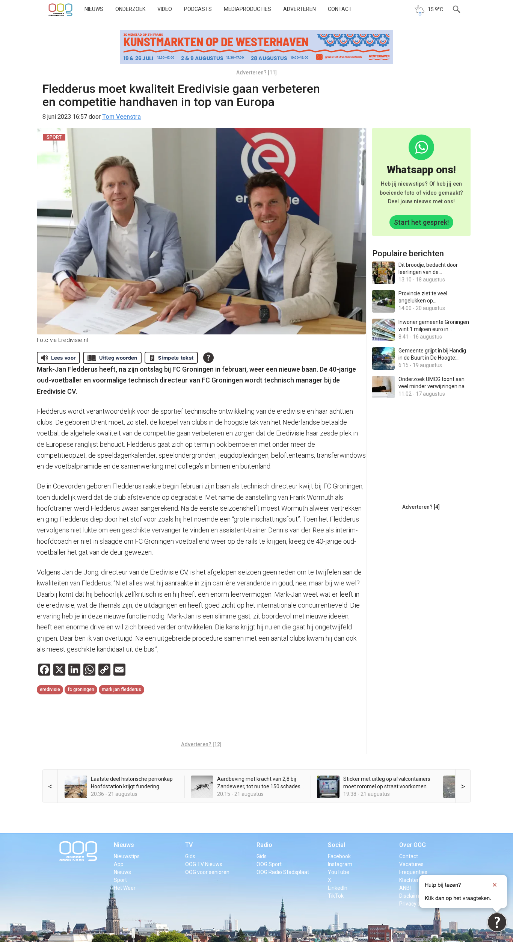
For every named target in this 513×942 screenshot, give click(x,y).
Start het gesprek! (421, 222)
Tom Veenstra (121, 116)
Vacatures (411, 864)
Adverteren (299, 9)
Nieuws (93, 9)
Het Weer (125, 888)
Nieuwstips (127, 856)
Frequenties (413, 872)
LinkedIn (337, 888)
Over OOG (412, 844)
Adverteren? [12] (201, 744)
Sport (120, 880)
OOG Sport (269, 864)
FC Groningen (81, 689)
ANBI (405, 888)
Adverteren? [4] (421, 507)
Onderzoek (130, 9)
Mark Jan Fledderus (121, 689)
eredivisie (50, 689)
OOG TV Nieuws (203, 864)
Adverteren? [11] (256, 73)
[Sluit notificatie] (494, 885)
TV (189, 844)
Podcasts (198, 9)
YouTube (338, 872)
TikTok (336, 896)
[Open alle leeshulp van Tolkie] (208, 357)
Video (164, 9)
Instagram (340, 864)
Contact (340, 9)
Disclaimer (411, 896)
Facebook (339, 856)
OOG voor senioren (207, 872)
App (119, 864)
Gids (190, 856)
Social (336, 844)
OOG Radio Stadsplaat (282, 872)
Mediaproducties (247, 9)
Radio (264, 844)
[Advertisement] (201, 719)
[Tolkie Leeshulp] (497, 922)
